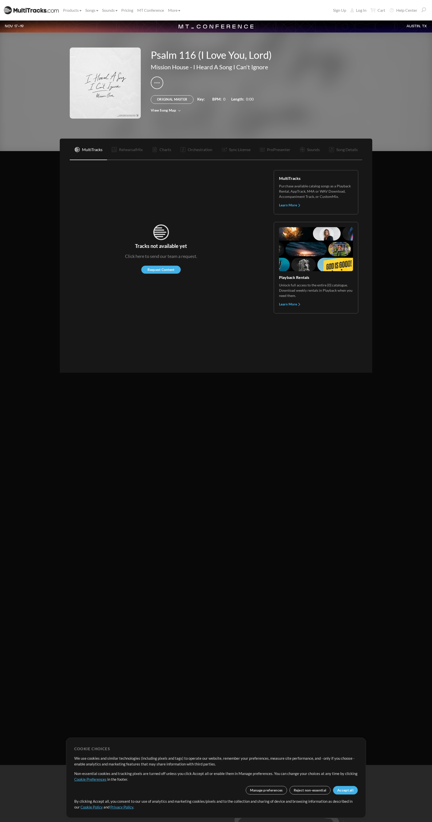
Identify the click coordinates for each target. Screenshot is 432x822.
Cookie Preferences (90, 779)
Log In (361, 10)
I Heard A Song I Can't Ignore (230, 67)
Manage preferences (266, 790)
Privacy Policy (121, 807)
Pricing (127, 10)
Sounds (108, 10)
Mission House (170, 67)
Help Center (406, 10)
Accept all (345, 790)
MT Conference (150, 10)
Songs (90, 10)
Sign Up (339, 10)
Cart (381, 10)
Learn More (288, 205)
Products (71, 10)
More (173, 10)
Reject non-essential (310, 790)
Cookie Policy (91, 807)
